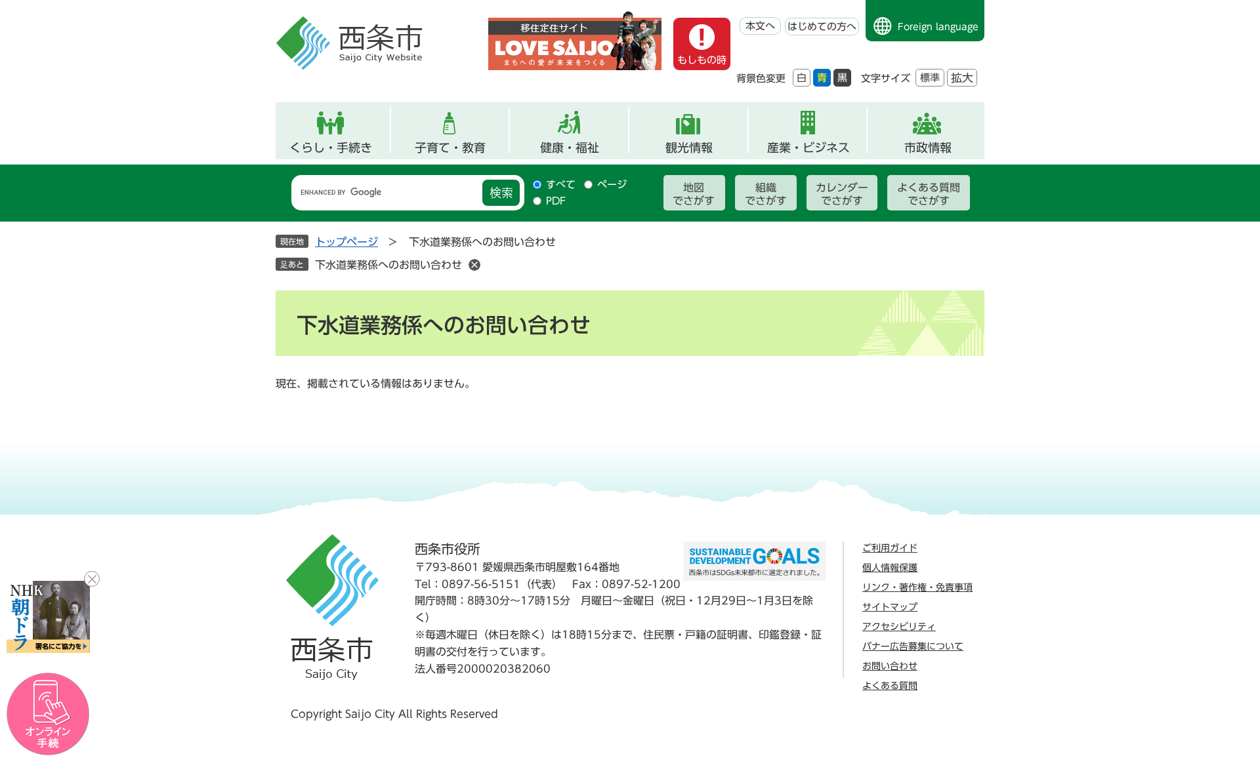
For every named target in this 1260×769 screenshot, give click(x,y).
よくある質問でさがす (928, 194)
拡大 (962, 77)
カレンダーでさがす (842, 194)
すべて (561, 184)
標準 (930, 78)
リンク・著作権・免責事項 (917, 587)
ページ (612, 184)
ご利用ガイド (889, 548)
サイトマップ (889, 607)
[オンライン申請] (48, 714)
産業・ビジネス (808, 147)
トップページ (346, 242)
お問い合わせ (889, 666)
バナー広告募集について (912, 646)
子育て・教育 (450, 147)
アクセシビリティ (899, 626)
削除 (474, 265)
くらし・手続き (330, 147)
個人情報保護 (889, 567)
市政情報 (928, 147)
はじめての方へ (822, 26)
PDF (556, 201)
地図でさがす (694, 194)
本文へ (760, 26)
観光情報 (689, 147)
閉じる (92, 579)
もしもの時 (701, 60)
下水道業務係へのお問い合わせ (388, 265)
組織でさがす (766, 194)
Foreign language (938, 26)
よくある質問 (889, 685)
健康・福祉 (569, 147)
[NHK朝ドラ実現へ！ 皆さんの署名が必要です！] (48, 617)
